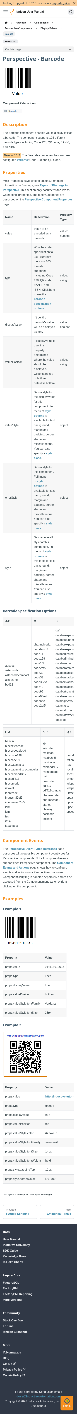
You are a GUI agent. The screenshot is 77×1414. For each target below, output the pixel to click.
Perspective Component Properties (49, 199)
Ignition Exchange (15, 1331)
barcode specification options (42, 303)
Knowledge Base (14, 1256)
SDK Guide (10, 1250)
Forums (8, 1326)
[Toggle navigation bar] (5, 11)
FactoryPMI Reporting (18, 1294)
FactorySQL (11, 1282)
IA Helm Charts (13, 1262)
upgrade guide (61, 3)
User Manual (11, 1239)
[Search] (71, 12)
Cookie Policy (12, 1375)
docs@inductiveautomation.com (38, 1396)
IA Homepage (12, 1352)
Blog (6, 1358)
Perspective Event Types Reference (33, 848)
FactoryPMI (10, 1288)
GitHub (7, 1363)
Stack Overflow (13, 1320)
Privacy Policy (12, 1369)
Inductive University (16, 1244)
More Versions (12, 1299)
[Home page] (6, 22)
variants (22, 159)
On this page (13, 49)
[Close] (74, 3)
